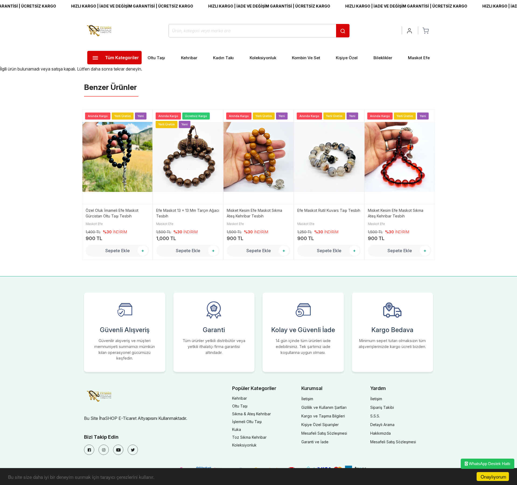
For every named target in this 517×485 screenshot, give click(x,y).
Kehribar (189, 57)
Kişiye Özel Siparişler (320, 424)
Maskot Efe (419, 57)
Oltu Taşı (156, 57)
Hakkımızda (380, 433)
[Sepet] (425, 30)
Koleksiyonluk (263, 57)
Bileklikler (382, 57)
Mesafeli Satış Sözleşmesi (324, 433)
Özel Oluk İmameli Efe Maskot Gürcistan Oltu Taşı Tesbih (112, 213)
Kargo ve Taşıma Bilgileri (323, 416)
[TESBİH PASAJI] (100, 30)
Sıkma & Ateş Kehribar (251, 414)
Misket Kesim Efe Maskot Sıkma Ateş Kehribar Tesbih (254, 213)
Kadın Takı (223, 57)
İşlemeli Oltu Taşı (247, 421)
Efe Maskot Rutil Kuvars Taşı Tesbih (328, 210)
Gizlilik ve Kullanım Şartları (324, 407)
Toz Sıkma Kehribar (249, 437)
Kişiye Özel (347, 57)
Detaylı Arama (382, 424)
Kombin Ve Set (306, 57)
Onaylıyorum (493, 476)
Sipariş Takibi (382, 407)
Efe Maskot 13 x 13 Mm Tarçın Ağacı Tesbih (187, 213)
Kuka (236, 429)
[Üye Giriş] (410, 30)
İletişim (307, 398)
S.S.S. (375, 416)
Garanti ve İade (315, 442)
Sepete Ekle (117, 250)
